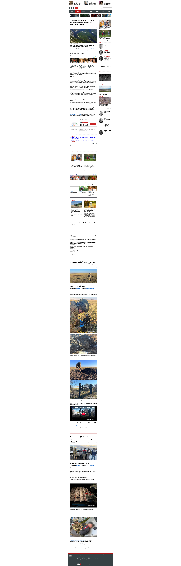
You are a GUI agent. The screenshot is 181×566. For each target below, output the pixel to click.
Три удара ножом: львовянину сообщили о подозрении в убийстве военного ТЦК (83, 232)
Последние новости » (74, 220)
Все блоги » (109, 63)
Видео (103, 11)
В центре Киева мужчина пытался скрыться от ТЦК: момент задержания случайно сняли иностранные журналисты (82, 243)
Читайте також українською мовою (88, 442)
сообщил (74, 48)
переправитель (83, 548)
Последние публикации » (74, 151)
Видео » (100, 71)
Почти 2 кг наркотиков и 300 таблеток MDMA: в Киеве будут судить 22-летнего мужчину (82, 223)
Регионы (90, 11)
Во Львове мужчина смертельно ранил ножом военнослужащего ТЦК (82, 253)
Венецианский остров (82, 129)
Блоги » (100, 42)
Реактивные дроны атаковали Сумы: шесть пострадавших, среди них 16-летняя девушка (83, 247)
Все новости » (94, 143)
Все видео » (109, 108)
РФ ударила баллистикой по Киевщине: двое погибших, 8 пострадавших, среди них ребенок (83, 236)
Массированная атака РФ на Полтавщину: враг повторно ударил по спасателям (81, 227)
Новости (78, 11)
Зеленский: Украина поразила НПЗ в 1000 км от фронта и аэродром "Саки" (83, 239)
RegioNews (93, 48)
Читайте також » (73, 134)
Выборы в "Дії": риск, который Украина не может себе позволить (107, 46)
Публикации (84, 11)
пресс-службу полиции (90, 288)
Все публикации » (108, 40)
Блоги (109, 11)
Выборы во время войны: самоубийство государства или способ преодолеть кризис (107, 59)
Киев (72, 129)
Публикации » (101, 19)
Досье (97, 11)
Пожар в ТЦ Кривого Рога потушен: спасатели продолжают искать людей (83, 250)
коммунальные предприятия (90, 129)
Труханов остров (75, 129)
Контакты (70, 555)
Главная (72, 11)
